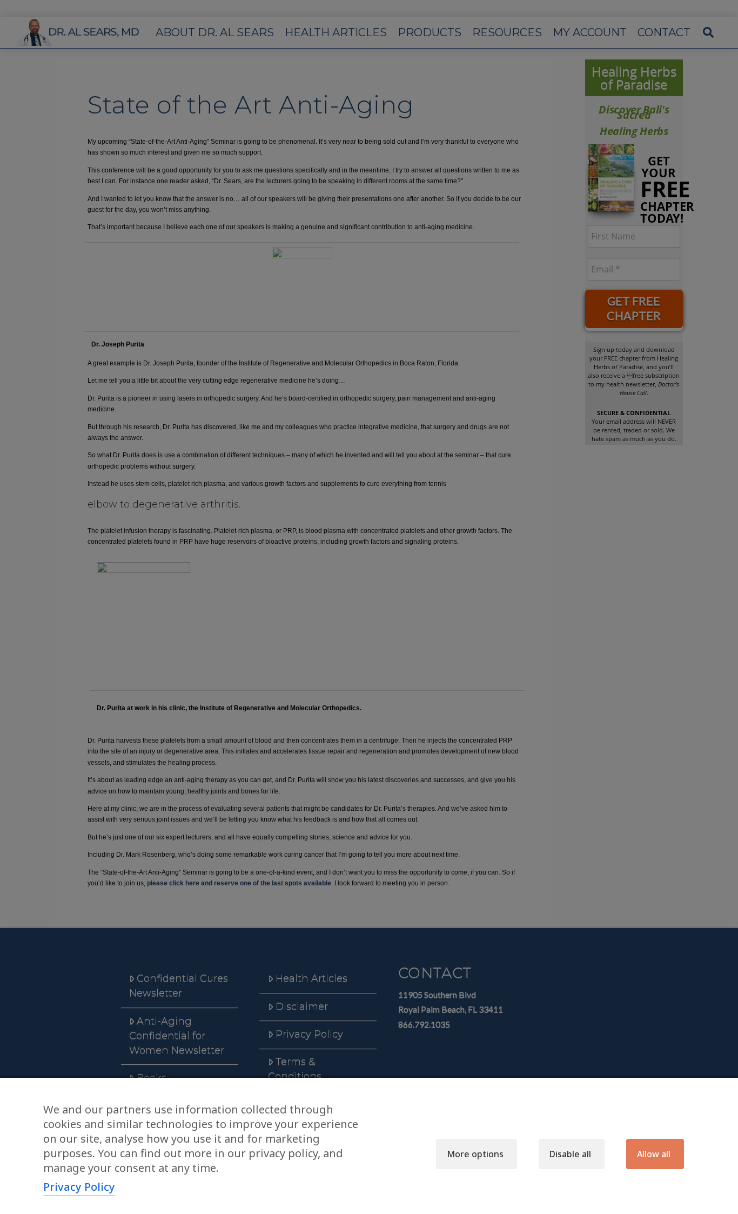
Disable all (570, 1154)
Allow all (653, 1154)
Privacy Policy (79, 1186)
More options (475, 1154)
